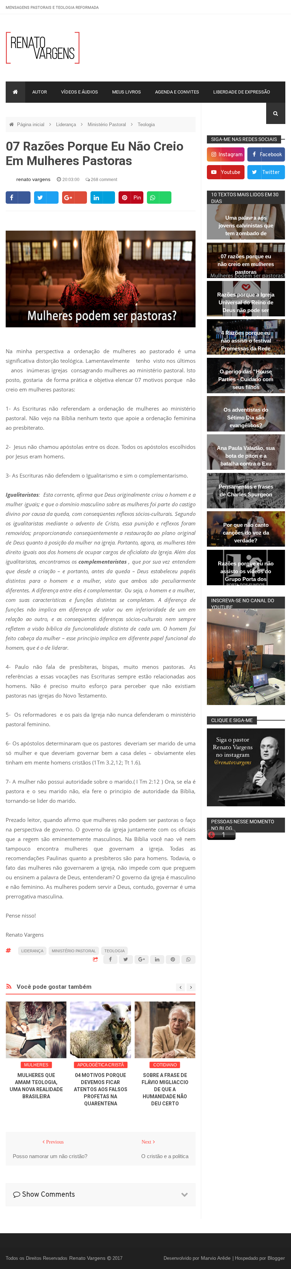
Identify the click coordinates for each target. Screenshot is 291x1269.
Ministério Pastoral (107, 124)
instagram (231, 155)
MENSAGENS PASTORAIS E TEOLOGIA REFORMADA (52, 7)
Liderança (66, 124)
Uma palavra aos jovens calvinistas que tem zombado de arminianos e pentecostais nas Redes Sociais (246, 237)
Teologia (146, 124)
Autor (39, 92)
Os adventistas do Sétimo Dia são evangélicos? (246, 417)
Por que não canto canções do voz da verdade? (246, 532)
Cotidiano (165, 1064)
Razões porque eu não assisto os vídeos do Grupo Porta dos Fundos (246, 575)
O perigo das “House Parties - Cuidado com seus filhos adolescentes (245, 383)
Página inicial (31, 124)
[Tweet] (46, 197)
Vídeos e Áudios (79, 92)
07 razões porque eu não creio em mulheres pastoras (246, 264)
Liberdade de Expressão (241, 92)
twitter (271, 172)
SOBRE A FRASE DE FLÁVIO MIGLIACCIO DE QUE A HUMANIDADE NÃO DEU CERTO (165, 1089)
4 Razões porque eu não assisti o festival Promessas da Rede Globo (246, 344)
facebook (271, 155)
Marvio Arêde (216, 1258)
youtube (230, 172)
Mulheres (36, 1064)
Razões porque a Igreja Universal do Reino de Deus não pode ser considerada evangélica (245, 310)
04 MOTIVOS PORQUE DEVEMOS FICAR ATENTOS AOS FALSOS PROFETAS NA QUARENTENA (100, 1089)
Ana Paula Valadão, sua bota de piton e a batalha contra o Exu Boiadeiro (246, 459)
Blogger (276, 1258)
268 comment (103, 179)
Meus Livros (126, 92)
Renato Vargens (88, 1258)
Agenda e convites (177, 92)
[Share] (18, 197)
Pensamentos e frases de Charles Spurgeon (246, 490)
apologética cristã (100, 1064)
